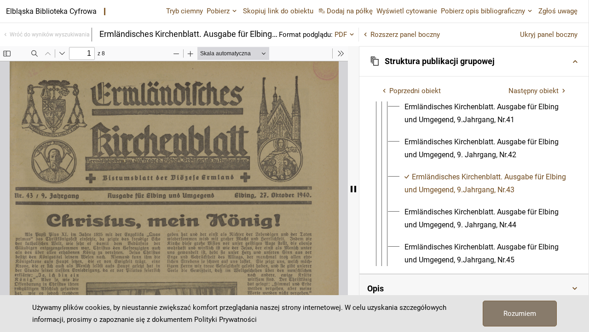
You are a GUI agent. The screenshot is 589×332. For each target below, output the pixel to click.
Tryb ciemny (184, 11)
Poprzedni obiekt (415, 91)
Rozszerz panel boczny (405, 34)
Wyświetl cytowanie (406, 11)
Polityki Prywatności (225, 319)
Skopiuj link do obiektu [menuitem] (278, 11)
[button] (474, 61)
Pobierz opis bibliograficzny (483, 11)
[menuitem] (485, 113)
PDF (341, 34)
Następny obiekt (533, 91)
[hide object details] (353, 189)
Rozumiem (519, 313)
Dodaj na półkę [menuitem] (350, 11)
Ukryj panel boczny (548, 34)
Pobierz (218, 11)
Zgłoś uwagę (557, 11)
